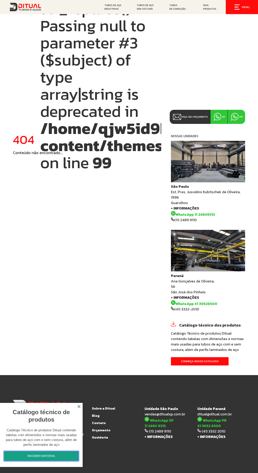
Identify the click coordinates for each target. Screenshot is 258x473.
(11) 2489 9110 (186, 220)
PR (241, 117)
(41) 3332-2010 (187, 309)
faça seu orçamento (195, 117)
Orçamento (101, 430)
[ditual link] (30, 7)
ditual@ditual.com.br (214, 414)
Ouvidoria (100, 437)
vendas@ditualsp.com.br (165, 414)
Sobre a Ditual (103, 408)
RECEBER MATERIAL (41, 455)
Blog (96, 415)
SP (223, 117)
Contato (99, 422)
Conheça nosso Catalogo (199, 361)
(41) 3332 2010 (213, 431)
